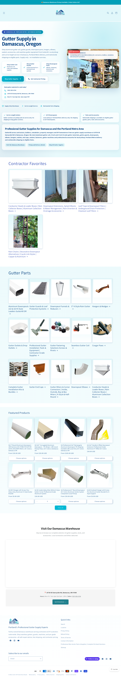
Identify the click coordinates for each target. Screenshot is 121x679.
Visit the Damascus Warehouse (15, 145)
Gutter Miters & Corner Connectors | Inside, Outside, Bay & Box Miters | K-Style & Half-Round (60, 392)
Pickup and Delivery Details (37, 145)
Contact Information (67, 641)
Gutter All (14, 674)
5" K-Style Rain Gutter (80, 306)
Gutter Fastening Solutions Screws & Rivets (58, 348)
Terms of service (50, 674)
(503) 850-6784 (11, 90)
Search (63, 624)
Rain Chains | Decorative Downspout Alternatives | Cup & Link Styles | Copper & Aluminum (24, 254)
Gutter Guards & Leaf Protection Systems (38, 307)
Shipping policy (60, 674)
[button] (4, 13)
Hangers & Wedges (100, 306)
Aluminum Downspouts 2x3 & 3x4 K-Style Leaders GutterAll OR (19, 309)
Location (63, 627)
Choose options (21, 458)
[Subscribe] (40, 658)
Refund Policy (65, 634)
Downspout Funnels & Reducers (59, 307)
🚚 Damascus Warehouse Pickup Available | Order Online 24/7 (60, 2)
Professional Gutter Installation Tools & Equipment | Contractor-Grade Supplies (37, 350)
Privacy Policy (65, 631)
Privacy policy (41, 674)
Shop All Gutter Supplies (56, 145)
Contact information (71, 674)
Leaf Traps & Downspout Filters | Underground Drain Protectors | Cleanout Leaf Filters (92, 208)
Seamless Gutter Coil (80, 345)
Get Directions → (60, 602)
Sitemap (63, 647)
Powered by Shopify (22, 674)
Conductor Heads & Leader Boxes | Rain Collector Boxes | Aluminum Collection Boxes (25, 208)
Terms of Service (66, 637)
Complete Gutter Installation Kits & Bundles (16, 389)
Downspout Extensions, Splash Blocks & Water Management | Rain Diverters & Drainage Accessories (60, 208)
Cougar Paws (97, 345)
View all (60, 508)
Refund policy (32, 674)
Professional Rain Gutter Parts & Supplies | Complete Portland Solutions (83, 644)
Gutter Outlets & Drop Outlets (18, 346)
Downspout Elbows (79, 387)
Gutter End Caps (36, 387)
